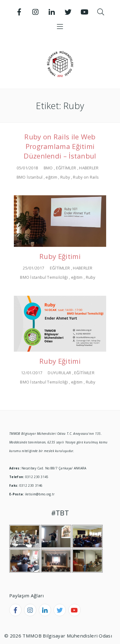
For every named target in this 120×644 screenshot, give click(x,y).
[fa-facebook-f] (15, 610)
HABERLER (88, 168)
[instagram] (30, 610)
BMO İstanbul (30, 177)
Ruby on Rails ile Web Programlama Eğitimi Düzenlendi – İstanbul (60, 146)
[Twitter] (68, 12)
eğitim (51, 177)
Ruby (65, 177)
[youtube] (74, 610)
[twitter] (60, 610)
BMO (48, 168)
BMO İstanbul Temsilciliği (44, 277)
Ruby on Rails (86, 177)
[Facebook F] (19, 12)
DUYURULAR (59, 372)
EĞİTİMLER (66, 168)
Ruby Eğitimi (60, 256)
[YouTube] (84, 12)
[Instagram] (36, 12)
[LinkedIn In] (52, 12)
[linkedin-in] (45, 610)
